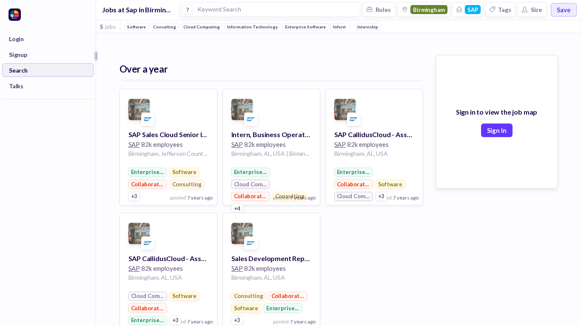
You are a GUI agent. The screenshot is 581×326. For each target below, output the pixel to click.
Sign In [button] (497, 130)
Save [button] (564, 10)
